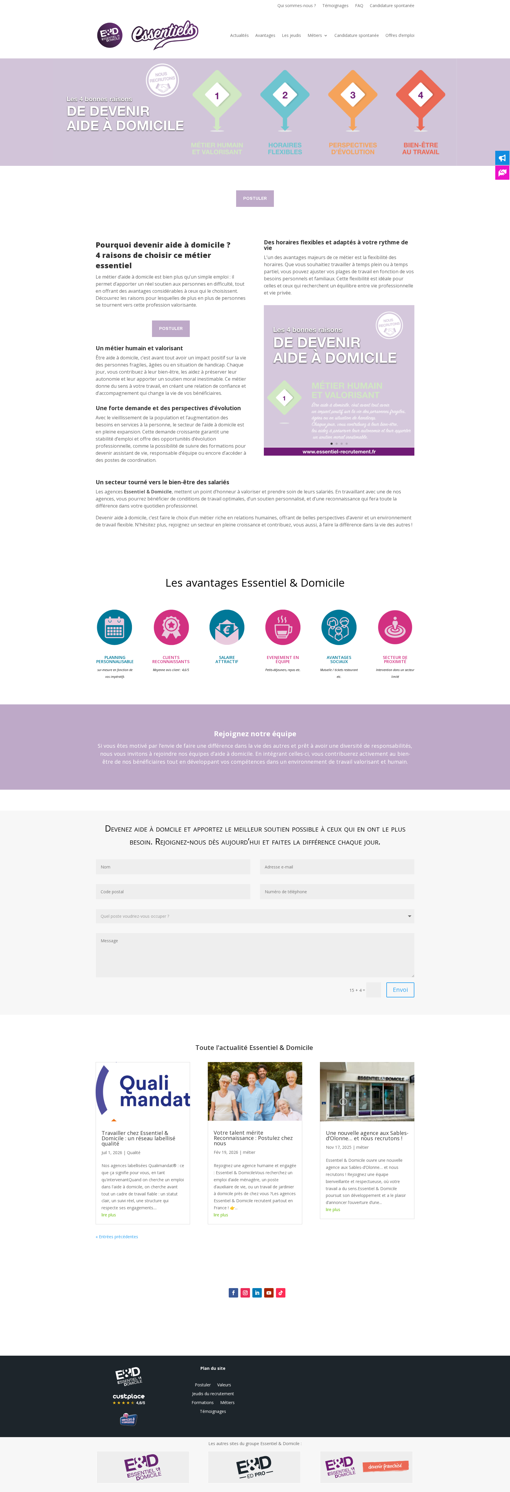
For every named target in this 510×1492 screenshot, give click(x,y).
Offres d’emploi (399, 35)
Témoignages (335, 6)
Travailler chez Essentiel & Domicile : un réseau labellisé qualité (138, 1138)
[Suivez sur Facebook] (233, 1293)
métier (249, 1152)
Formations (203, 1403)
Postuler (255, 198)
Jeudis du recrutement (213, 1394)
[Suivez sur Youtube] (269, 1293)
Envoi (400, 990)
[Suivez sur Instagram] (245, 1293)
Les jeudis (291, 35)
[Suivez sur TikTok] (280, 1293)
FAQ (359, 6)
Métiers (315, 35)
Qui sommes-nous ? (296, 6)
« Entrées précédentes (117, 1236)
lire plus (109, 1215)
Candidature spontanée (392, 6)
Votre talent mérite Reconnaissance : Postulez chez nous (253, 1138)
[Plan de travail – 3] (339, 455)
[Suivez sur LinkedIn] (257, 1293)
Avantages (265, 35)
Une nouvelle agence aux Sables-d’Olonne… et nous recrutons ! (367, 1135)
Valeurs (224, 1385)
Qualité (133, 1152)
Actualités (239, 35)
